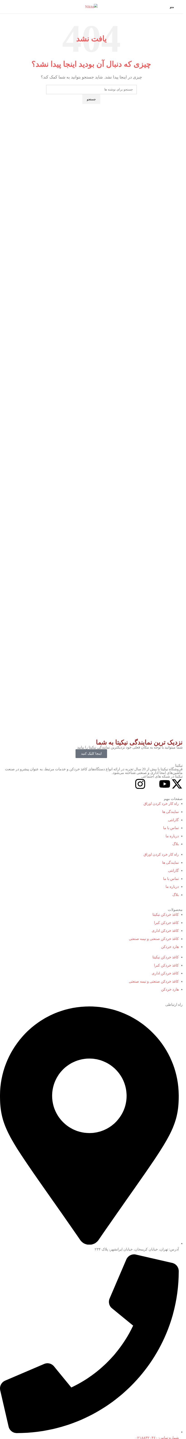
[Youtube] (164, 784)
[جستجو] (3, 6)
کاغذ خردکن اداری (165, 930)
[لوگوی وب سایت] (91, 6)
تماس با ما (171, 828)
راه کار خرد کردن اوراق (161, 803)
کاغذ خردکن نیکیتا (165, 914)
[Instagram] (140, 784)
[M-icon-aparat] (152, 784)
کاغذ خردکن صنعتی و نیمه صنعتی (154, 939)
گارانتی (173, 820)
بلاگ (175, 844)
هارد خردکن (170, 947)
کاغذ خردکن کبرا (166, 923)
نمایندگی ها (170, 812)
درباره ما (172, 836)
